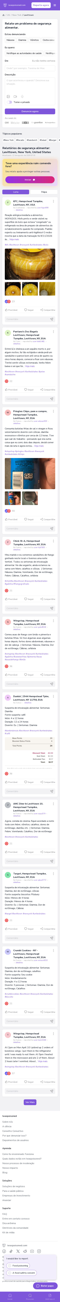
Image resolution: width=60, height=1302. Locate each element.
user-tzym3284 (40, 1040)
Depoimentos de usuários (15, 1140)
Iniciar (28, 179)
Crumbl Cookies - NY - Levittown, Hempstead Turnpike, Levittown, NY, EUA (29, 954)
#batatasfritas (20, 656)
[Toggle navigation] (55, 5)
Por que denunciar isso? (14, 1135)
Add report (50, 1299)
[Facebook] (4, 1251)
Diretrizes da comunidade (15, 1228)
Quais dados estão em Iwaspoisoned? (22, 1158)
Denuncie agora (30, 111)
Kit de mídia (8, 1232)
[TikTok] (11, 1251)
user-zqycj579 (40, 813)
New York (16, 15)
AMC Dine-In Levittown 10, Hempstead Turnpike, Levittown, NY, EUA (28, 807)
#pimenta (31, 656)
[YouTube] (32, 1251)
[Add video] (15, 96)
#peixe (42, 371)
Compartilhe (49, 310)
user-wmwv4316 (40, 960)
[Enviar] (51, 319)
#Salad (43, 140)
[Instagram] (39, 1251)
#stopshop (10, 451)
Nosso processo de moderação (18, 1163)
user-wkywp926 (40, 421)
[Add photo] (8, 96)
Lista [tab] (15, 192)
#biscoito (9, 996)
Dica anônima (9, 1223)
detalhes (19, 210)
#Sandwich (32, 140)
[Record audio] (22, 96)
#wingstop (10, 653)
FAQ (4, 1214)
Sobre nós (7, 1121)
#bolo (45, 244)
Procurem (30, 1299)
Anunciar (6, 1200)
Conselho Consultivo (12, 1131)
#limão (22, 659)
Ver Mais (30, 1102)
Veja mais (14, 239)
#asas (39, 656)
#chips (21, 454)
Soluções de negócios (13, 1186)
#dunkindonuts (11, 730)
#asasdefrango (12, 659)
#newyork (24, 244)
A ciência (6, 1126)
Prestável (12, 310)
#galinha (9, 584)
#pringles (19, 451)
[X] (18, 1251)
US (8, 15)
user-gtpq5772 (40, 880)
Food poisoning (20, 1265)
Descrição (10, 74)
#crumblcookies (12, 994)
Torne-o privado (22, 102)
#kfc (7, 244)
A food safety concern (24, 1272)
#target (8, 913)
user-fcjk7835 (39, 547)
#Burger (52, 140)
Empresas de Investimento (16, 1195)
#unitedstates (36, 244)
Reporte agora (41, 5)
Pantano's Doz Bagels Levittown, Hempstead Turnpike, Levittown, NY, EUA (29, 335)
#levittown (14, 244)
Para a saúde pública (12, 1191)
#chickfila (9, 581)
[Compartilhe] (53, 201)
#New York (8, 140)
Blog (4, 1172)
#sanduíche (10, 374)
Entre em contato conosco (16, 1218)
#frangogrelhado (21, 584)
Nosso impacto (10, 1168)
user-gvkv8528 (40, 627)
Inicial (10, 1299)
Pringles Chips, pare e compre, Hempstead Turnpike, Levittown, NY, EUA (30, 415)
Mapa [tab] (44, 192)
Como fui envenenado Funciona (18, 1154)
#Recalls (20, 140)
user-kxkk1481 (39, 341)
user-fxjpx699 (42, 208)
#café (7, 733)
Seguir (31, 310)
